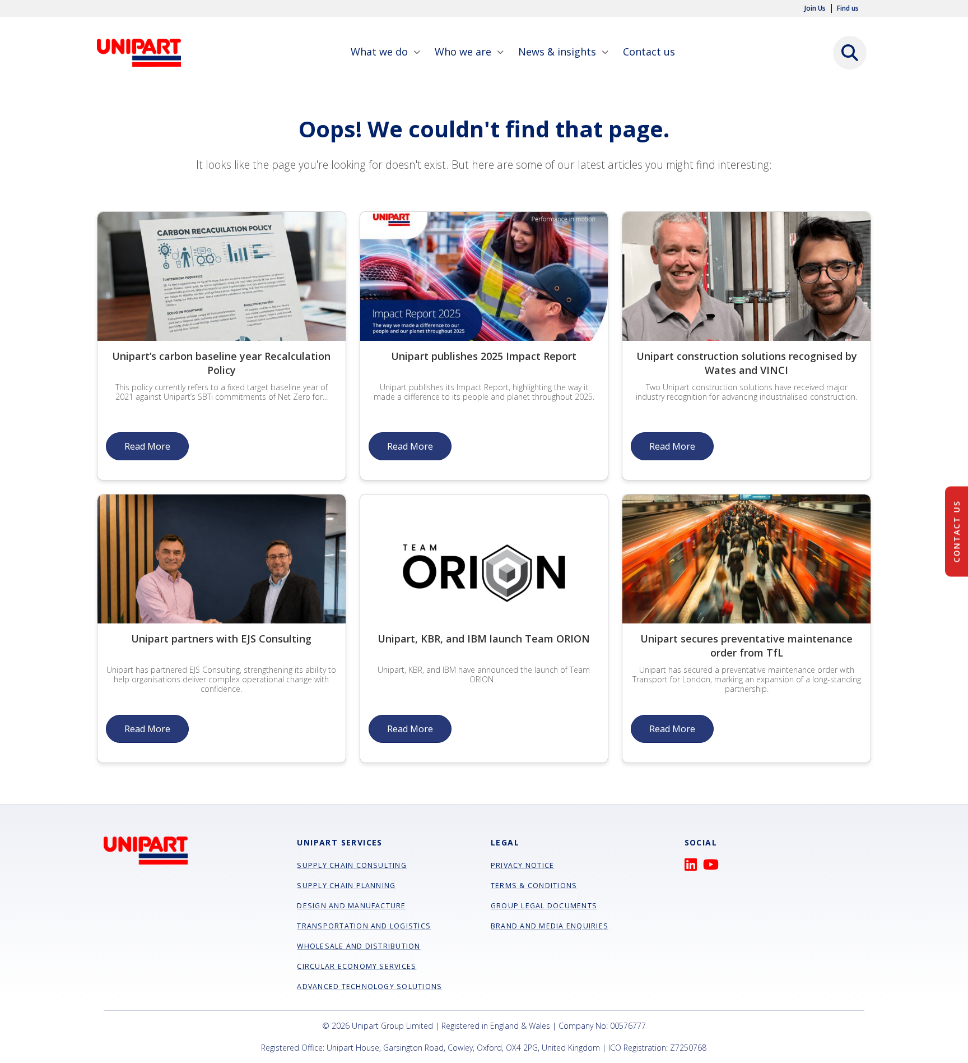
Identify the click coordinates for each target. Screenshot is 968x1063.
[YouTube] (714, 867)
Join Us (815, 8)
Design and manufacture (351, 906)
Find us (848, 8)
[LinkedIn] (694, 867)
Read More (147, 446)
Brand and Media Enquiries (549, 926)
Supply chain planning (346, 885)
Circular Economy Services (356, 966)
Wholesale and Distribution (358, 946)
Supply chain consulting (352, 865)
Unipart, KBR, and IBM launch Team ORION (484, 638)
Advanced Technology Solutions (369, 986)
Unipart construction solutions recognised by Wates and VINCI (746, 363)
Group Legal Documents (544, 906)
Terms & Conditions (534, 885)
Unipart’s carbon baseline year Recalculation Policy (221, 363)
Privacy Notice (522, 865)
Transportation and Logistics (364, 926)
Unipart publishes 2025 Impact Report (483, 356)
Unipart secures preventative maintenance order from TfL (746, 645)
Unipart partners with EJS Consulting (221, 638)
